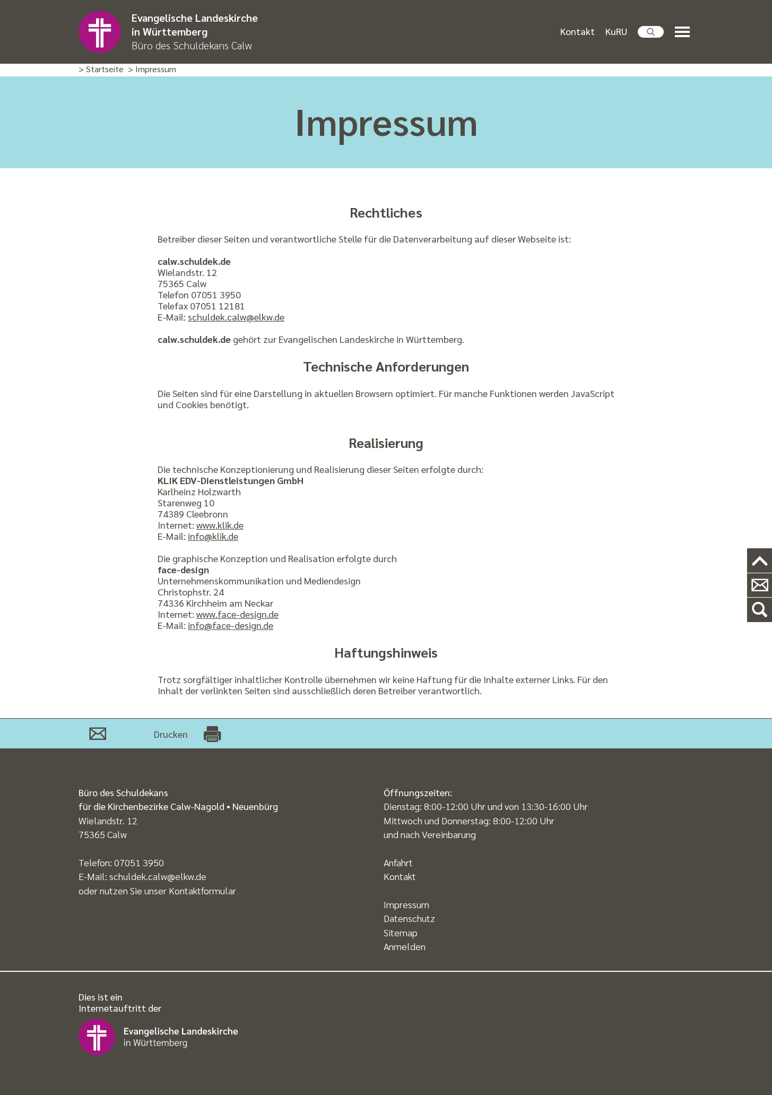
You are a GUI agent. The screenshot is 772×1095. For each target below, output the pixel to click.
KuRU (616, 31)
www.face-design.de (237, 614)
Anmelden (405, 946)
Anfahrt (398, 862)
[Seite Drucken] (212, 733)
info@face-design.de (230, 625)
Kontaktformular (202, 890)
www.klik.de (220, 525)
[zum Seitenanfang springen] (759, 560)
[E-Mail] (97, 733)
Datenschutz (409, 918)
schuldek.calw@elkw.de (236, 317)
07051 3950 (139, 862)
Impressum (406, 904)
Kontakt (577, 31)
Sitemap (401, 932)
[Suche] (759, 610)
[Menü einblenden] (684, 32)
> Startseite (101, 69)
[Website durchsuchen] (651, 31)
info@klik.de (213, 536)
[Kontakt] (759, 585)
